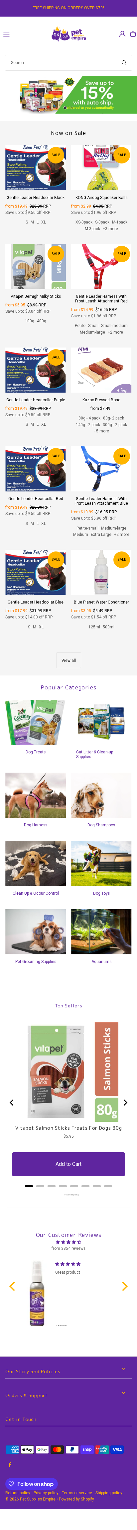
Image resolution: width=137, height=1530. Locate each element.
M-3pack (92, 228)
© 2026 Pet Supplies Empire (30, 1499)
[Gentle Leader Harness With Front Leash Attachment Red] (101, 266)
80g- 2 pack (113, 418)
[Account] (122, 34)
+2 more (115, 332)
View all (69, 660)
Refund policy (17, 1493)
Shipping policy (108, 1493)
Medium (80, 534)
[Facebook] (10, 1465)
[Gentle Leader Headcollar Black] (35, 167)
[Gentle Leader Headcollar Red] (35, 468)
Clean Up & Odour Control (36, 893)
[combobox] (68, 63)
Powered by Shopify (76, 1499)
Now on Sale (68, 133)
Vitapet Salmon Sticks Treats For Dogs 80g (68, 1128)
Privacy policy (46, 1493)
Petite (80, 325)
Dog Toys (101, 893)
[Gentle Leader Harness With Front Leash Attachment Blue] (101, 468)
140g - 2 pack (88, 424)
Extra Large (101, 534)
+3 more (110, 228)
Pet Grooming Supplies (35, 961)
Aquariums (101, 961)
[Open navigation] (23, 33)
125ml (94, 627)
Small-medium (114, 325)
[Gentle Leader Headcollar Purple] (35, 370)
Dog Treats (36, 752)
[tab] (29, 1186)
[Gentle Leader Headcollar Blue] (35, 572)
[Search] (124, 63)
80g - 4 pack (89, 418)
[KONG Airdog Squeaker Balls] (101, 167)
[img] (68, 1242)
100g (29, 321)
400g (41, 321)
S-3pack (102, 222)
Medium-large (92, 332)
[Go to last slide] (12, 1102)
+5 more (101, 431)
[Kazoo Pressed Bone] (101, 370)
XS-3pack (83, 222)
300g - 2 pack (115, 424)
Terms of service (77, 1493)
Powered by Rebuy (68, 1195)
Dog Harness (35, 825)
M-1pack (119, 222)
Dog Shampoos (101, 825)
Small (93, 325)
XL (43, 222)
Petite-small (87, 528)
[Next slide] (125, 1102)
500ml (108, 627)
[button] (14, 1286)
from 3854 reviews (68, 1248)
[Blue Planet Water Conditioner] (101, 572)
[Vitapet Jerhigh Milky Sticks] (35, 266)
